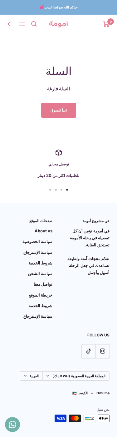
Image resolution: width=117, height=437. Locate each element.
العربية (34, 376)
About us (43, 230)
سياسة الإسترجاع (37, 252)
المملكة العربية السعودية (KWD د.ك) (78, 376)
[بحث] (34, 24)
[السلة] (106, 24)
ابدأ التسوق (59, 110)
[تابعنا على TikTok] (88, 351)
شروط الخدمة (40, 262)
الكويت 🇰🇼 (80, 393)
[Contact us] (12, 424)
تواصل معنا (43, 284)
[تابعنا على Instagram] (102, 351)
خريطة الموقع (40, 294)
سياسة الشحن (40, 273)
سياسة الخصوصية (37, 241)
